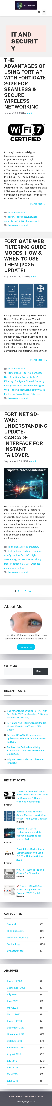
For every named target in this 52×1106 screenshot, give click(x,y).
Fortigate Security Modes (18, 385)
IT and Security (16, 212)
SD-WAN (26, 563)
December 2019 (15, 1027)
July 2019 (12, 1060)
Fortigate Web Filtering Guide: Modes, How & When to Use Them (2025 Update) (26, 255)
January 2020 (14, 1021)
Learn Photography (18, 937)
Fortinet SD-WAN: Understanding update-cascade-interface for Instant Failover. (26, 434)
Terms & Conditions (34, 1096)
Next (32, 591)
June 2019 (12, 1067)
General (11, 924)
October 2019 (14, 1041)
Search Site (10, 665)
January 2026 (14, 981)
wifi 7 (17, 221)
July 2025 (12, 994)
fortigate (22, 216)
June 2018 (12, 1080)
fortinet (27, 551)
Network (22, 559)
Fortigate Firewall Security (29, 381)
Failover (17, 551)
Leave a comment (18, 225)
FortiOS (25, 555)
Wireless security (30, 221)
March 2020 (13, 1014)
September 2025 (16, 987)
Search (40, 671)
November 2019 (15, 1034)
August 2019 (14, 1054)
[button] (39, 12)
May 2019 (12, 1074)
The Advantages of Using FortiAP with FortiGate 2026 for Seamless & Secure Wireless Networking (25, 83)
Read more (37, 203)
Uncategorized (15, 950)
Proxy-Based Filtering (28, 394)
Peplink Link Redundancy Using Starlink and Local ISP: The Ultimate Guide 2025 (26, 750)
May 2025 (12, 1007)
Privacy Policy (15, 1096)
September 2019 (16, 1047)
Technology (32, 546)
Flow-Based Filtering (19, 372)
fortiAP (12, 216)
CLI (10, 551)
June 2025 (12, 1001)
